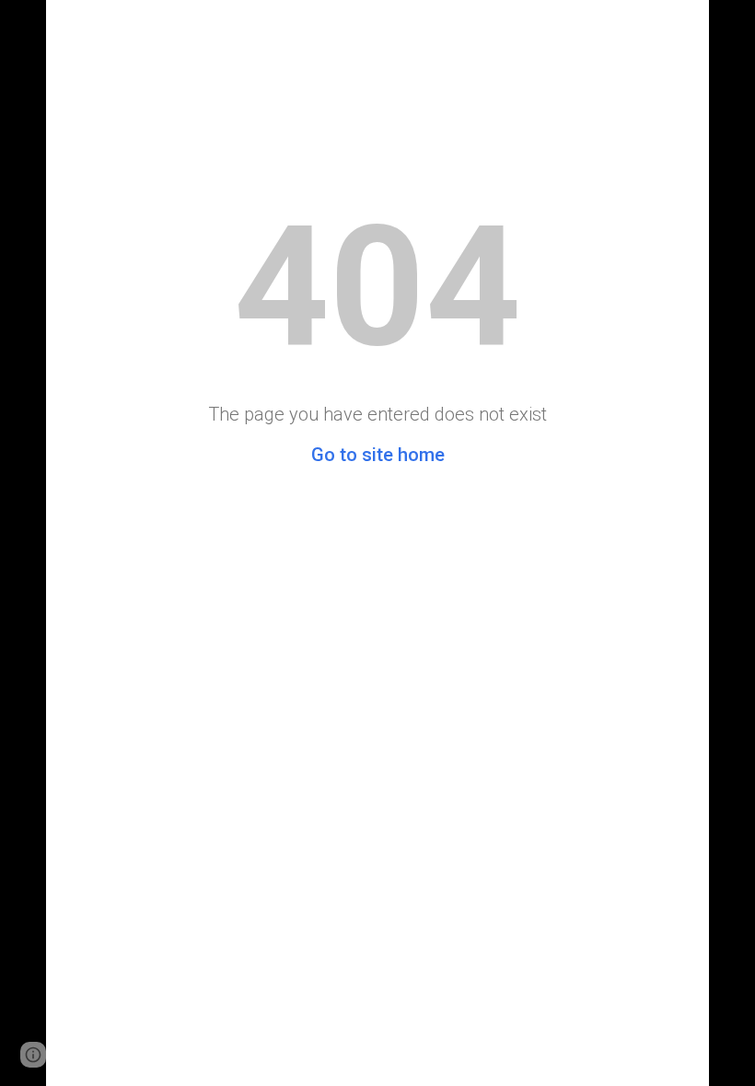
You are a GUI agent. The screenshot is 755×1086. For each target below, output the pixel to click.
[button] (33, 1055)
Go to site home (378, 455)
